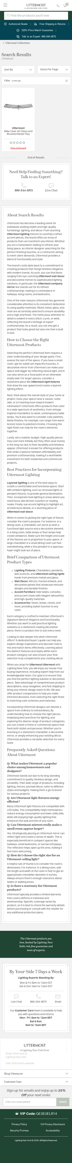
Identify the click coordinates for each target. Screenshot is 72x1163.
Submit (63, 1102)
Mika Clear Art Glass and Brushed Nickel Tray (18, 132)
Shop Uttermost (13, 1073)
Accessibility (53, 1131)
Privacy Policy (19, 1124)
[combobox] (36, 16)
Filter (12, 80)
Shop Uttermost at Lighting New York (16, 1055)
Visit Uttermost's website (20, 1063)
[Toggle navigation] (5, 5)
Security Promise (19, 1131)
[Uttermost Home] (35, 5)
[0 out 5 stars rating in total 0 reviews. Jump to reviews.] (18, 142)
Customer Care (12, 1082)
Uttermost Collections (17, 43)
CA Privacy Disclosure (53, 1124)
